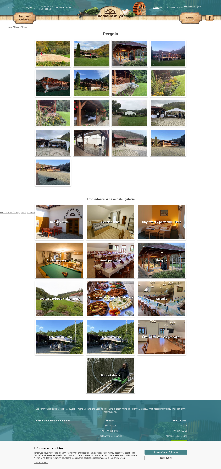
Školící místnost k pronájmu (161, 337)
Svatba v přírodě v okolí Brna (59, 299)
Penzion (11, 7)
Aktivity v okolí (173, 7)
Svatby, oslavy (28, 7)
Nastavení (166, 457)
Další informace (41, 462)
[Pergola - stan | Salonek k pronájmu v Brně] (129, 113)
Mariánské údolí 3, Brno (176, 436)
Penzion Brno (110, 222)
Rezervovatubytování (24, 17)
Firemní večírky (110, 337)
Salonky (161, 299)
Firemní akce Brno (59, 337)
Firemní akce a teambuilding (46, 7)
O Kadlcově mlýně (192, 6)
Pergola (161, 260)
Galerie (156, 7)
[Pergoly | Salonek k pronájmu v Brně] (129, 143)
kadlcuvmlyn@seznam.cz (110, 436)
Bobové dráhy (62, 7)
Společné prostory (59, 260)
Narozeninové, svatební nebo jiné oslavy (110, 298)
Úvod (10, 27)
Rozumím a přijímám (166, 452)
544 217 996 (110, 426)
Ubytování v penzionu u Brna (161, 222)
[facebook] (209, 18)
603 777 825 (106, 431)
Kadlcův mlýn (59, 222)
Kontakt (190, 17)
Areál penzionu (110, 260)
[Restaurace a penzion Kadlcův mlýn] (110, 11)
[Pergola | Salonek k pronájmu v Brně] (53, 54)
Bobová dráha (110, 375)
